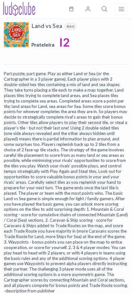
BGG (70, 26)
